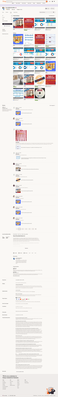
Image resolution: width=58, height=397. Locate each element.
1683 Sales (3, 29)
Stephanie (17, 129)
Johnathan (17, 174)
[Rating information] (6, 9)
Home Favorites (24, 3)
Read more (26, 248)
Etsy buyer (17, 118)
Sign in (50, 1)
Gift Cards (44, 3)
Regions (54, 395)
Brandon (17, 107)
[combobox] (26, 1)
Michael (17, 163)
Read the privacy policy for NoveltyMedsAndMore (22, 311)
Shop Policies (15, 12)
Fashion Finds (29, 3)
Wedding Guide (39, 3)
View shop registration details (20, 371)
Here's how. (33, 291)
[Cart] (54, 1)
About (11, 12)
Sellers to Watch (18, 3)
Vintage (34, 3)
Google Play (11, 392)
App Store (5, 392)
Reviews (7, 12)
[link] (17, 229)
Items (3, 12)
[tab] (7, 16)
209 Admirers (4, 30)
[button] (47, 8)
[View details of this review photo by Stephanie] (21, 135)
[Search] (47, 1)
